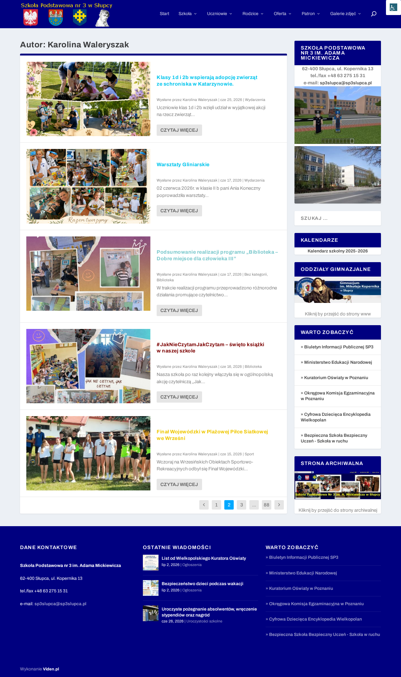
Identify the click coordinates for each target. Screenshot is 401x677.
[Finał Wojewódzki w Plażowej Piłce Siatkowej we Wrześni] (88, 453)
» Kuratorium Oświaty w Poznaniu (334, 377)
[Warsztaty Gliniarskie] (88, 186)
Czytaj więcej (179, 130)
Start (164, 13)
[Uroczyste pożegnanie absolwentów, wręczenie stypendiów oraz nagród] (151, 613)
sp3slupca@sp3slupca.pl (346, 83)
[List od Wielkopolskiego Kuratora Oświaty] (151, 562)
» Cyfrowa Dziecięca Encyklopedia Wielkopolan (314, 619)
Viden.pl (51, 669)
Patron (308, 13)
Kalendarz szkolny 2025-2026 (338, 251)
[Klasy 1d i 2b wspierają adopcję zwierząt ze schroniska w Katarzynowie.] (88, 99)
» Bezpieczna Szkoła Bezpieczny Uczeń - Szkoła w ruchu (323, 634)
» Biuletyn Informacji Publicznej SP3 (337, 347)
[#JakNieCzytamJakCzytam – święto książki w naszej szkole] (88, 366)
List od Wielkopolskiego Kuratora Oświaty (204, 558)
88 (266, 504)
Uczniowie (217, 13)
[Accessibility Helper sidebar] (393, 7)
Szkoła (185, 13)
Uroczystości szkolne (204, 621)
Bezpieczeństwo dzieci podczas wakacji (202, 583)
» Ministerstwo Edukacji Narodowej (336, 362)
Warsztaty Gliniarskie (183, 164)
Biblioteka (165, 280)
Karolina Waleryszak (200, 100)
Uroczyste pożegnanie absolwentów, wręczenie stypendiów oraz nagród (209, 612)
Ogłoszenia (192, 565)
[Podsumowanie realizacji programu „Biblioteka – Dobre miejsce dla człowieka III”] (88, 273)
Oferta (280, 13)
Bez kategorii (255, 274)
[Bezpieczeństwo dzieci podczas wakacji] (151, 588)
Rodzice (250, 13)
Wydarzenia (255, 100)
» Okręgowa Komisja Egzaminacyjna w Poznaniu (315, 603)
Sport (249, 454)
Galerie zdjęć (343, 13)
